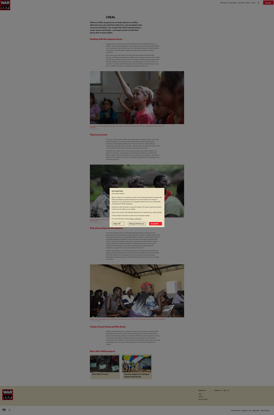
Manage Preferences (137, 224)
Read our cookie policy (136, 218)
